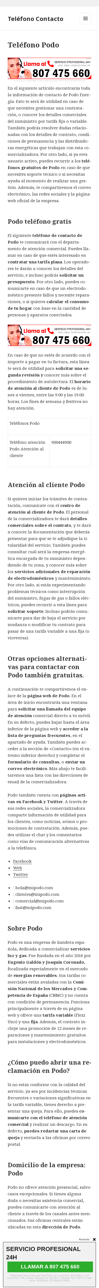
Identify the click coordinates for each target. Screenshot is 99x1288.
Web (17, 867)
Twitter (20, 874)
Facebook (22, 861)
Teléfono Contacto (35, 18)
